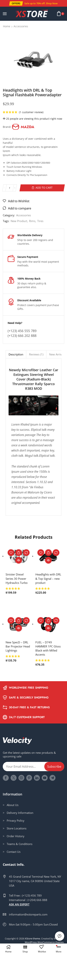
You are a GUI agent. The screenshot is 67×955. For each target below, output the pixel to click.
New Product (19, 221)
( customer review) (31, 112)
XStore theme (32, 938)
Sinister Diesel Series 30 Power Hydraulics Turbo (17, 578)
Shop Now (52, 3)
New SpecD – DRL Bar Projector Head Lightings (18, 646)
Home (6, 26)
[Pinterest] (29, 778)
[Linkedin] (37, 778)
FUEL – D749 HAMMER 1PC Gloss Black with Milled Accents (48, 648)
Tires (40, 221)
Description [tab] (16, 354)
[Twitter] (14, 778)
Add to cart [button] (18, 552)
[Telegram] (52, 778)
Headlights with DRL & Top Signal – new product (48, 578)
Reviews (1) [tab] (36, 354)
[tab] (16, 354)
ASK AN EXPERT (19, 904)
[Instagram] (21, 778)
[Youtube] (45, 778)
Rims (32, 221)
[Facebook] (6, 778)
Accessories (21, 26)
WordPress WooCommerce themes (44, 942)
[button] (16, 3)
